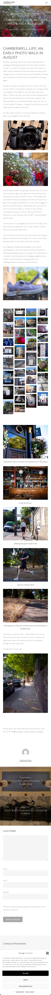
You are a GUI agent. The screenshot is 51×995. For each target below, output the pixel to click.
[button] (47, 953)
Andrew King (13, 29)
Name (5, 869)
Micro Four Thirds (34, 14)
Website (6, 892)
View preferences (25, 986)
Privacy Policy (29, 992)
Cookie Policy (20, 992)
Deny (25, 980)
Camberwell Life (16, 14)
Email (5, 881)
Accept (25, 973)
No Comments (38, 29)
